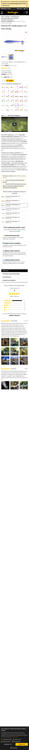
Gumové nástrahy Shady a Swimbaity (9, 18)
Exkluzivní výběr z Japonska (12, 251)
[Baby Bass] (12, 87)
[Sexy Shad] (21, 106)
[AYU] (8, 87)
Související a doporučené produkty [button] (11, 274)
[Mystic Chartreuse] (26, 101)
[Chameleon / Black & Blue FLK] (21, 87)
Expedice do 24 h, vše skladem (12, 243)
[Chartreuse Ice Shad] (26, 87)
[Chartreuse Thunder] (12, 92)
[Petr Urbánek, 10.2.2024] (5, 342)
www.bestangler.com (15, 3)
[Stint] (3, 110)
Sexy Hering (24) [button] (7, 277)
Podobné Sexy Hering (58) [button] (9, 280)
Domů (2, 16)
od (7, 8)
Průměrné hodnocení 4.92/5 (11, 235)
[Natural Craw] (3, 106)
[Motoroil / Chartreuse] (17, 101)
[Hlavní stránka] (13, 12)
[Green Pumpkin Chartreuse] (12, 96)
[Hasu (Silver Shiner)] (26, 96)
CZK (26, 8)
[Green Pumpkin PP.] (21, 96)
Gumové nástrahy (15, 16)
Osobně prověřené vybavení (12, 260)
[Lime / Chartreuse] (12, 101)
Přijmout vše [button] (22, 744)
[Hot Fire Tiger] (3, 101)
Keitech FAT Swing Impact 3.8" (8, 21)
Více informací (15, 736)
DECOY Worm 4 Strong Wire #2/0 (10, 187)
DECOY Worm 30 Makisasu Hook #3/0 (15, 186)
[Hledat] (24, 12)
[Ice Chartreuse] (8, 101)
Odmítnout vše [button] (8, 744)
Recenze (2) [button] (5, 270)
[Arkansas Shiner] (3, 87)
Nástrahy (7, 16)
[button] (27, 6)
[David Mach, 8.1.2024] (5, 385)
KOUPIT (11, 81)
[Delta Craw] (17, 92)
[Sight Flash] (26, 106)
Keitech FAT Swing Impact (7, 20)
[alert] (14, 738)
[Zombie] (26, 110)
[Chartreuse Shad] (8, 92)
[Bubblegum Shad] (17, 87)
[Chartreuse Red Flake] (3, 92)
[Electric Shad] (26, 92)
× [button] (27, 728)
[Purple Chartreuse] (12, 106)
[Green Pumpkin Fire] (17, 96)
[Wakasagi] (12, 110)
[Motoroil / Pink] (21, 101)
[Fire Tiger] (8, 96)
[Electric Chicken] (21, 92)
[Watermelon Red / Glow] (21, 110)
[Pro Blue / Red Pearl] (8, 106)
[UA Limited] (8, 110)
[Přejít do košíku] (27, 12)
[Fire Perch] (3, 96)
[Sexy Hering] (17, 106)
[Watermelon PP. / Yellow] (17, 110)
